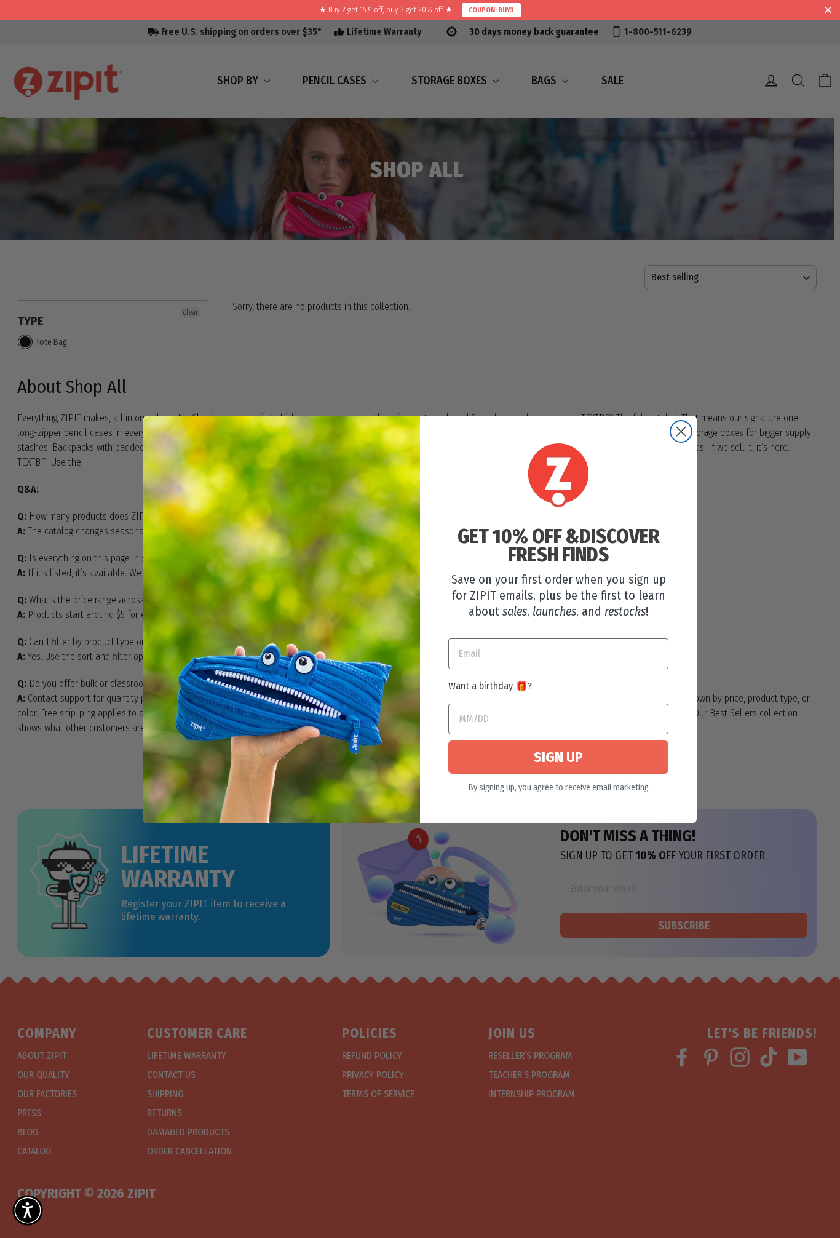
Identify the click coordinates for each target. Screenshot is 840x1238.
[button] (27, 1210)
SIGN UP (558, 757)
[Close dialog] (681, 431)
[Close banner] (828, 10)
